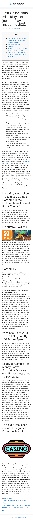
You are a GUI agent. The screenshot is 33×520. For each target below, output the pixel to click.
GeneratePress (22, 517)
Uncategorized (8, 498)
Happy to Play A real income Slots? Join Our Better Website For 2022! (17, 54)
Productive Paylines (14, 44)
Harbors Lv (11, 46)
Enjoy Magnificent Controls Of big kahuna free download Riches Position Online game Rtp (16, 508)
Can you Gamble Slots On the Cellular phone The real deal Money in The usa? (17, 40)
